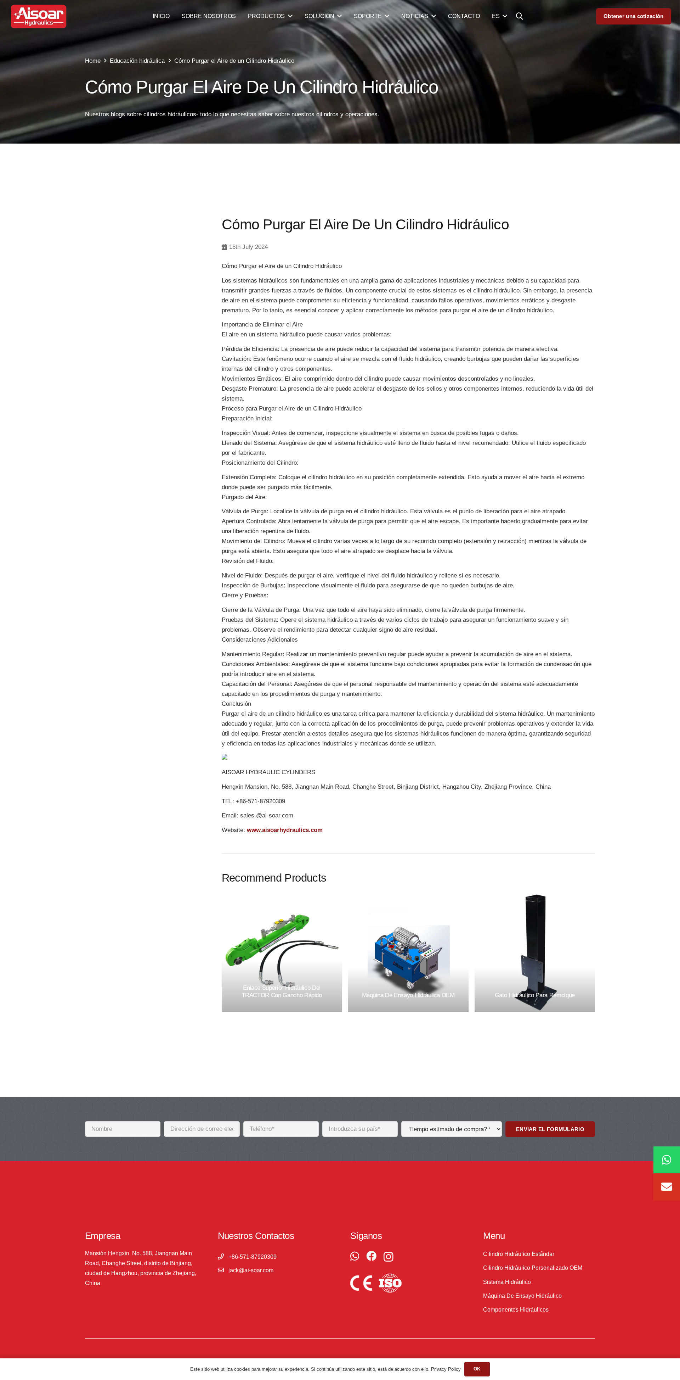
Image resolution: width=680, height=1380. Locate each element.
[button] (519, 16)
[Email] (666, 1187)
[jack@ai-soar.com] (223, 1270)
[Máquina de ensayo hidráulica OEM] (408, 952)
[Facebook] (371, 1256)
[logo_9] (38, 16)
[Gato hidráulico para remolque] (535, 952)
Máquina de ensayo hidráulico (522, 1296)
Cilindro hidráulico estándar (518, 1254)
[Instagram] (388, 1257)
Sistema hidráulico (507, 1282)
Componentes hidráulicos (516, 1310)
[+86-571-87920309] (223, 1257)
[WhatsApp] (354, 1256)
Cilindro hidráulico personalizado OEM (532, 1268)
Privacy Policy (446, 1369)
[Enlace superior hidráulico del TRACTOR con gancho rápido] (282, 952)
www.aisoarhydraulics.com (285, 830)
